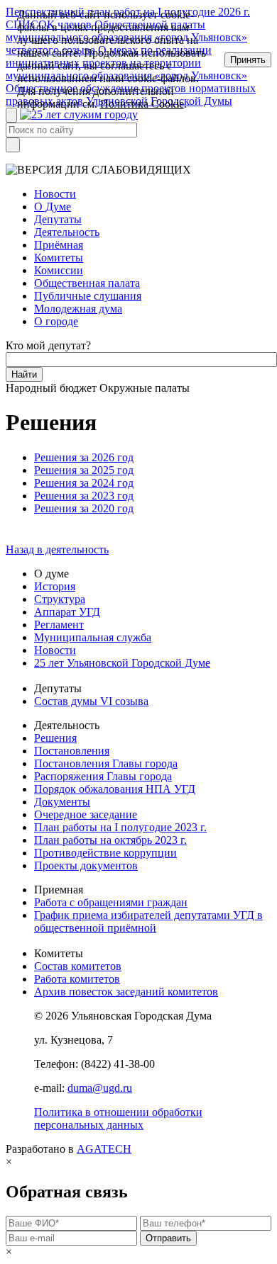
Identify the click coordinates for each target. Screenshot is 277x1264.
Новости (55, 194)
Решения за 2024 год (84, 483)
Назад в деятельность (57, 549)
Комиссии (58, 270)
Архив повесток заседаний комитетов (126, 992)
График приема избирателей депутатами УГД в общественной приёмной (148, 921)
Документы (62, 802)
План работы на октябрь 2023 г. (110, 840)
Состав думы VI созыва (91, 701)
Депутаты (58, 219)
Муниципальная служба (92, 637)
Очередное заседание (85, 814)
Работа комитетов (77, 979)
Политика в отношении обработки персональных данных (118, 1118)
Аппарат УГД (67, 612)
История (54, 586)
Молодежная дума (78, 309)
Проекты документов (86, 865)
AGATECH (104, 1149)
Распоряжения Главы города (103, 776)
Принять (248, 60)
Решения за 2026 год (84, 457)
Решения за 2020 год (84, 508)
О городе (56, 321)
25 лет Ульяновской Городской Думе (122, 663)
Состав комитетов (77, 966)
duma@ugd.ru (99, 1088)
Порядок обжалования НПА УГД (114, 789)
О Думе (52, 207)
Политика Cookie (142, 104)
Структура (59, 599)
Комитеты (58, 258)
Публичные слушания (87, 296)
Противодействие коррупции (105, 853)
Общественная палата (87, 283)
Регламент (59, 625)
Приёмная (58, 245)
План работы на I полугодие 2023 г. (120, 827)
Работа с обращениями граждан (111, 902)
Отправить (168, 1238)
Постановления (71, 751)
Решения (55, 738)
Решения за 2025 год (84, 470)
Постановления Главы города (106, 763)
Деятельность (66, 232)
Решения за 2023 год (84, 496)
